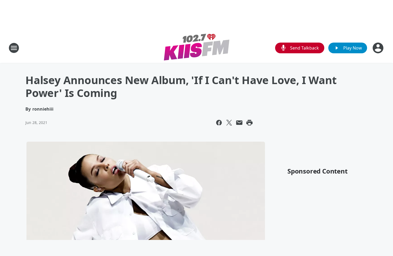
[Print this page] (249, 122)
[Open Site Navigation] (14, 48)
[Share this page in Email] (239, 122)
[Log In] (378, 48)
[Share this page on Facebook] (219, 122)
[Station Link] (196, 48)
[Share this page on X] (229, 122)
